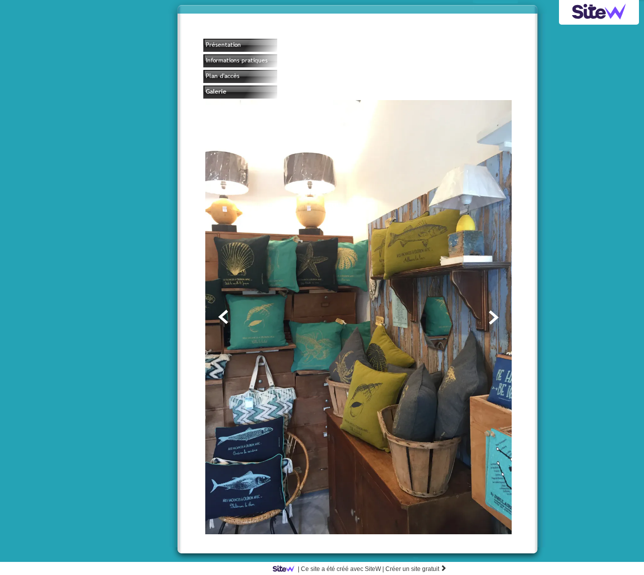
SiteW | (340, 568)
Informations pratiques (237, 60)
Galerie (216, 91)
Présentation (223, 44)
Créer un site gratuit (416, 568)
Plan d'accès (222, 75)
